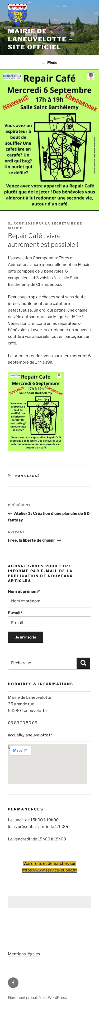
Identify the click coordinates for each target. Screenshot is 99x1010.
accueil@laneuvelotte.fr (30, 735)
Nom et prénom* (24, 591)
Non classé (27, 476)
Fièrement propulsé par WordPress (37, 997)
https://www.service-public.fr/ (49, 870)
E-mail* (15, 613)
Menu (52, 62)
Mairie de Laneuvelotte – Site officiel (40, 39)
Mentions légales (24, 954)
